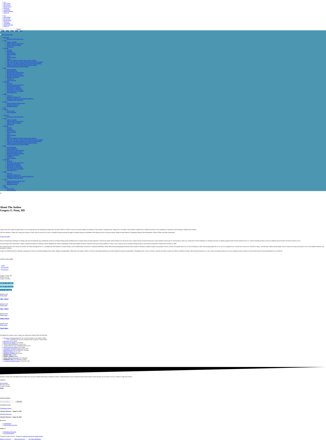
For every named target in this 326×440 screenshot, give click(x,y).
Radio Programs (7, 350)
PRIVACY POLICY (5, 439)
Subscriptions (7, 3)
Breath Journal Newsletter (10, 347)
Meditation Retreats (8, 352)
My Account (6, 5)
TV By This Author (6, 290)
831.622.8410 (4, 267)
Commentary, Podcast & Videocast (12, 348)
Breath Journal (7, 6)
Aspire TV (6, 13)
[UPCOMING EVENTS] (5, 408)
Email (2, 265)
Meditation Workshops (9, 353)
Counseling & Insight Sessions (11, 361)
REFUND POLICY (19, 439)
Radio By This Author (6, 286)
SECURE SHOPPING (35, 439)
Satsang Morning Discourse (10, 358)
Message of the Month (9, 342)
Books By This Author (6, 283)
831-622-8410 (4, 383)
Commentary (6, 9)
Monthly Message (8, 11)
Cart (4, 2)
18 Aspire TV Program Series (11, 338)
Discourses (6, 8)
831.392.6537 (4, 269)
